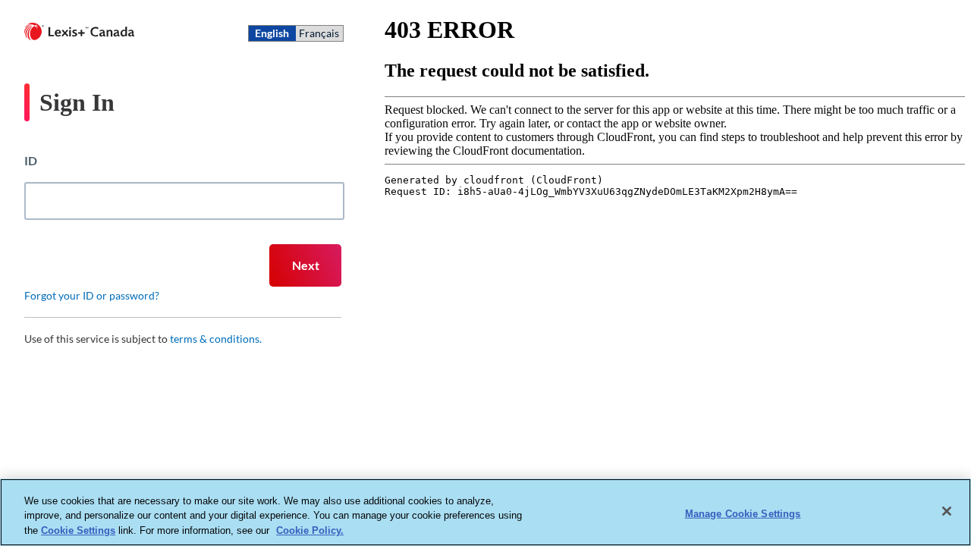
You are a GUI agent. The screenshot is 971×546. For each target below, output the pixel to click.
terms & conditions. (216, 338)
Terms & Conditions (730, 416)
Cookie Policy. (310, 530)
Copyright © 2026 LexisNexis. (806, 416)
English (272, 33)
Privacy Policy (444, 416)
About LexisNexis (374, 416)
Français (319, 33)
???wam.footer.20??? (641, 416)
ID (30, 160)
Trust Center (501, 416)
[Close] (946, 511)
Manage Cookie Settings (743, 513)
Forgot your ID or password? (91, 295)
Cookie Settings (78, 530)
